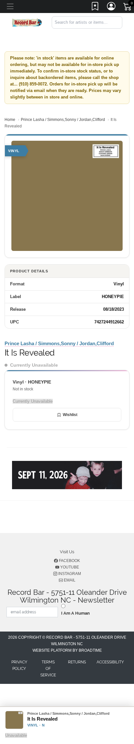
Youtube (69, 567)
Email (69, 580)
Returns (77, 662)
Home (10, 119)
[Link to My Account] (111, 7)
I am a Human (75, 613)
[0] (128, 8)
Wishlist (70, 414)
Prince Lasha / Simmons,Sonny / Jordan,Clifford (63, 119)
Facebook (69, 560)
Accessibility (110, 662)
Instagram (69, 573)
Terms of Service (48, 668)
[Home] (27, 22)
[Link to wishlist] (95, 7)
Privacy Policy (19, 665)
